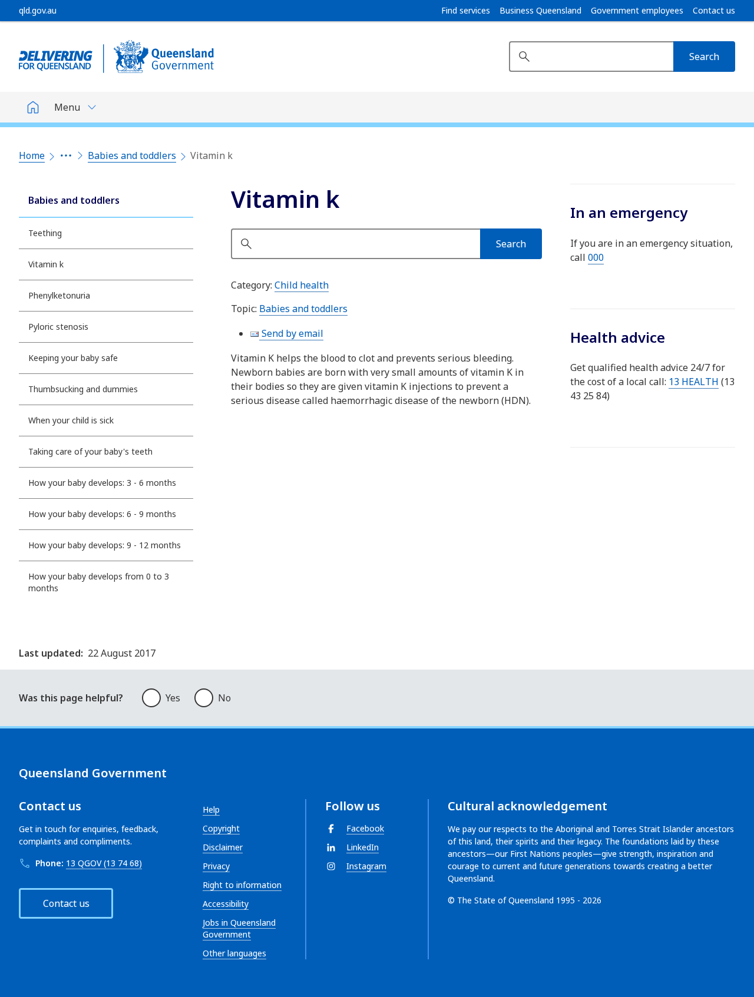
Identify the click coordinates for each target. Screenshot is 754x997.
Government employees (637, 10)
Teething (45, 233)
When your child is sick (71, 420)
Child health (302, 285)
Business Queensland (540, 10)
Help (211, 809)
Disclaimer (223, 847)
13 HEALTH (694, 381)
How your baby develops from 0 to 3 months (98, 582)
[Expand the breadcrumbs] (66, 155)
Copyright (221, 828)
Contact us (714, 10)
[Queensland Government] (116, 56)
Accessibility (226, 903)
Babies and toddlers (132, 155)
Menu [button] (67, 107)
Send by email (291, 333)
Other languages (234, 953)
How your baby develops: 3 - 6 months (102, 482)
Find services (465, 10)
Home (32, 155)
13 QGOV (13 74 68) (104, 863)
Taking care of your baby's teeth (90, 451)
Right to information (242, 884)
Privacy (216, 866)
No (224, 697)
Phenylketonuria (59, 295)
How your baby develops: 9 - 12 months (104, 545)
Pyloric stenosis (58, 326)
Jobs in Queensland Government (239, 928)
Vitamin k (46, 264)
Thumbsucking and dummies (83, 389)
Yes (173, 697)
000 (596, 257)
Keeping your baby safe (73, 357)
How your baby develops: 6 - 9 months (102, 513)
